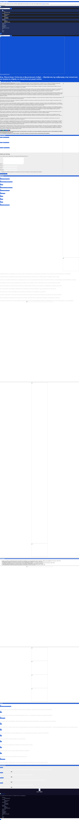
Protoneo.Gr (23, 795)
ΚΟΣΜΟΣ (4, 16)
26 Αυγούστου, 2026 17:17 (6, 751)
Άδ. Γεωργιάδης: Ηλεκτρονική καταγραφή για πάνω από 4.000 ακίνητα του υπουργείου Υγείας (24, 762)
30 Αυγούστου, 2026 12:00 (6, 787)
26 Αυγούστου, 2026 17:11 (6, 757)
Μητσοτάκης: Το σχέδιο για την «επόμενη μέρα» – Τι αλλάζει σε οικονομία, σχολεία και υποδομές (18, 139)
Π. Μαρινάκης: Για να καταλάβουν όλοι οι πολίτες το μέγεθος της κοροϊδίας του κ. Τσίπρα (23, 291)
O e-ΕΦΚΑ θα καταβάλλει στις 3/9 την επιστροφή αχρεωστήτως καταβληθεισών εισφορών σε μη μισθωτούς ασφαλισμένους (23, 562)
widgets (43, 3)
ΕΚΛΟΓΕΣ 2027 (7, 12)
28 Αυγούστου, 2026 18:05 (6, 197)
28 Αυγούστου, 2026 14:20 (6, 203)
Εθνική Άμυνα (6, 14)
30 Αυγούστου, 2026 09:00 (6, 146)
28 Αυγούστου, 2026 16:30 (6, 200)
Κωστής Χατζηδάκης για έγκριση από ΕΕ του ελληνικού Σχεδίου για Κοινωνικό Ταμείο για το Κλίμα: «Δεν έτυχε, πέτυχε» (30, 294)
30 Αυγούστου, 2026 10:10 (6, 141)
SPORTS (3, 26)
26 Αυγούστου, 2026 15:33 (6, 763)
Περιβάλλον (6, 18)
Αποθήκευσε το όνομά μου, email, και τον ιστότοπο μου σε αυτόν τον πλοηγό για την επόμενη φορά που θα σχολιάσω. (21, 171)
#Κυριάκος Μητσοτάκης (16, 81)
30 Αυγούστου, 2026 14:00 (6, 776)
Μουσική (5, 807)
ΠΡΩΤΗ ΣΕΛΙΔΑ (6, 74)
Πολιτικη (3, 11)
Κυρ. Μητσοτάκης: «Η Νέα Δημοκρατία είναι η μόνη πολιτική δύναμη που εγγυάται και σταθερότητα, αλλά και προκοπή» (31, 285)
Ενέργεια (5, 15)
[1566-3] (39, 687)
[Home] (0, 6)
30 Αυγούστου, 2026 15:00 (6, 771)
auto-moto (4, 24)
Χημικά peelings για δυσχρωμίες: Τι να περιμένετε (12, 738)
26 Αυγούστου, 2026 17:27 (6, 739)
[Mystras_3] (39, 674)
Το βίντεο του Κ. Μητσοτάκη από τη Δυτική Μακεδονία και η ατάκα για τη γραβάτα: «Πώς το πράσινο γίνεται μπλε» (29, 276)
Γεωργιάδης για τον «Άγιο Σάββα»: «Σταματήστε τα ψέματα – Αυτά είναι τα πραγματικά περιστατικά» (26, 709)
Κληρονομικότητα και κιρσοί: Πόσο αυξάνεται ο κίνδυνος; (14, 750)
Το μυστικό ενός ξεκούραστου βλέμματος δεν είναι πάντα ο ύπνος (16, 744)
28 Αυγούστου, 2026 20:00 (6, 191)
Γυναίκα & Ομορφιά (5, 27)
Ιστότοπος (1, 169)
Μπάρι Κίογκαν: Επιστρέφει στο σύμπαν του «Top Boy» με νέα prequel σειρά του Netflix (17, 561)
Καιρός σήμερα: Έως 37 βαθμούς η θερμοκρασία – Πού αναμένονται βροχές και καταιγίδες (16, 144)
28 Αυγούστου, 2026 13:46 (6, 206)
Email (1, 167)
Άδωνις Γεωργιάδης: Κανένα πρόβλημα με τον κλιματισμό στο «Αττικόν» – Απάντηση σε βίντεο (24, 732)
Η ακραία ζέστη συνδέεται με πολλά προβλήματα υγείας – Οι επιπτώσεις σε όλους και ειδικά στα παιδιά (26, 715)
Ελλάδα (3, 13)
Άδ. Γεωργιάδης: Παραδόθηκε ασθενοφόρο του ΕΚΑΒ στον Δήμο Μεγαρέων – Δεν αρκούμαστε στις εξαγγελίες (28, 288)
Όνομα (1, 165)
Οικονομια (2, 777)
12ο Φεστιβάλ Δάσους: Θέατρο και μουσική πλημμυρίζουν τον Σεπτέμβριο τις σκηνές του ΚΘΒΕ (19, 564)
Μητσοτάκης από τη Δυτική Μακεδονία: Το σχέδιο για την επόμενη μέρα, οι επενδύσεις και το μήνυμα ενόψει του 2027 (30, 282)
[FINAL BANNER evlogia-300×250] (71, 270)
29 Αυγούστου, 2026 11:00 (6, 716)
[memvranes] (71, 96)
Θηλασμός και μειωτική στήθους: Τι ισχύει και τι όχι (13, 756)
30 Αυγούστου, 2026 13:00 (6, 782)
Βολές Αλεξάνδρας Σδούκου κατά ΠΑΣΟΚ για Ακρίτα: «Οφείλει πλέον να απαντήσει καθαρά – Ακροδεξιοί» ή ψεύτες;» (30, 297)
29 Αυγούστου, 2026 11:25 (6, 710)
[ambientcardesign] (71, 257)
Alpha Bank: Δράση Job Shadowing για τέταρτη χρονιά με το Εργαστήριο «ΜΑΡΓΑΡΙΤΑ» (17, 563)
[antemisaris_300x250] (39, 701)
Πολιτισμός (4, 20)
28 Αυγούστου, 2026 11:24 (6, 733)
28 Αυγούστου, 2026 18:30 (6, 194)
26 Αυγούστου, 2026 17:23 (6, 745)
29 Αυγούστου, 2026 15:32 (6, 182)
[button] (0, 7)
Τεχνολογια (6, 17)
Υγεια (3, 23)
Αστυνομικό (4, 25)
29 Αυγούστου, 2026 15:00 (6, 185)
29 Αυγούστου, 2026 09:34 (6, 188)
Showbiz (3, 19)
